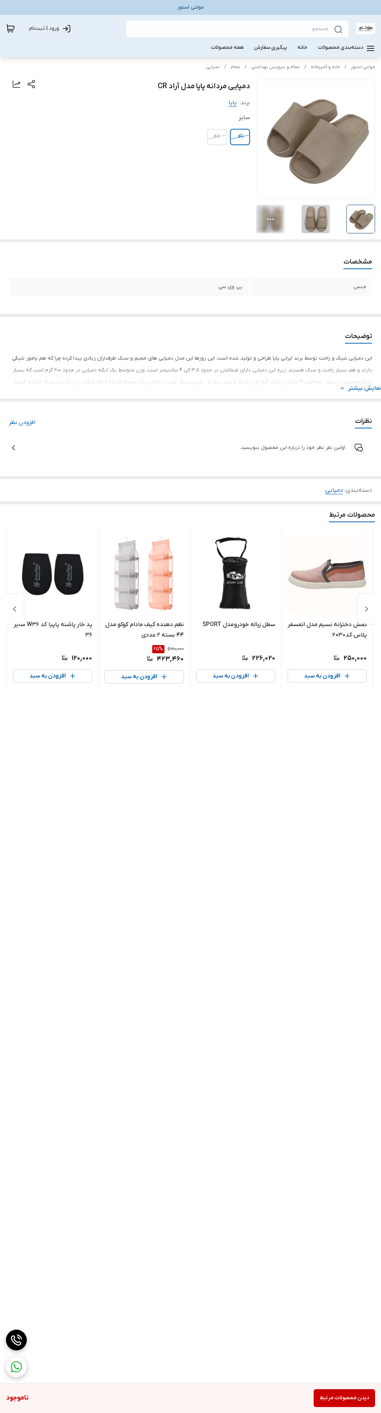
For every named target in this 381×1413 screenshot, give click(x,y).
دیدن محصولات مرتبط (344, 1397)
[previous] (366, 609)
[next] (14, 609)
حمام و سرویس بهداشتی (275, 67)
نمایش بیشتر (364, 388)
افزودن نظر (22, 422)
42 (217, 137)
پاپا (232, 102)
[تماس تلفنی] (16, 1340)
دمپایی (213, 67)
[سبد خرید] (10, 28)
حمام (235, 67)
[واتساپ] (16, 1366)
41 (240, 137)
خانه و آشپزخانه (325, 67)
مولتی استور (363, 67)
